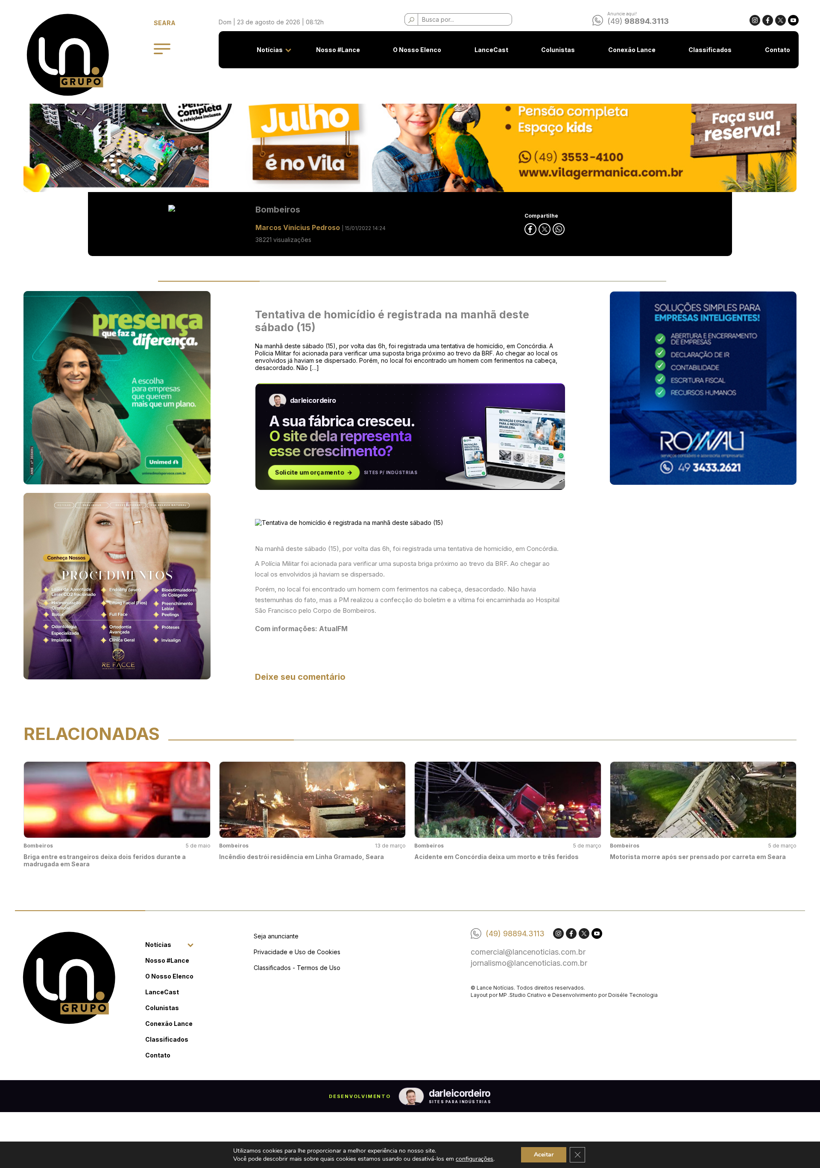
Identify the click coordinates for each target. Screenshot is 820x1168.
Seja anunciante (276, 936)
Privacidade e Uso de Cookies (297, 951)
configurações (474, 1159)
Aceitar (544, 1155)
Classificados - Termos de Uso (297, 967)
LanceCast (491, 49)
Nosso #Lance (338, 49)
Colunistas (558, 49)
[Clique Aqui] (410, 124)
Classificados (710, 49)
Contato (777, 49)
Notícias (270, 49)
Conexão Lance (632, 49)
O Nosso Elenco (417, 49)
